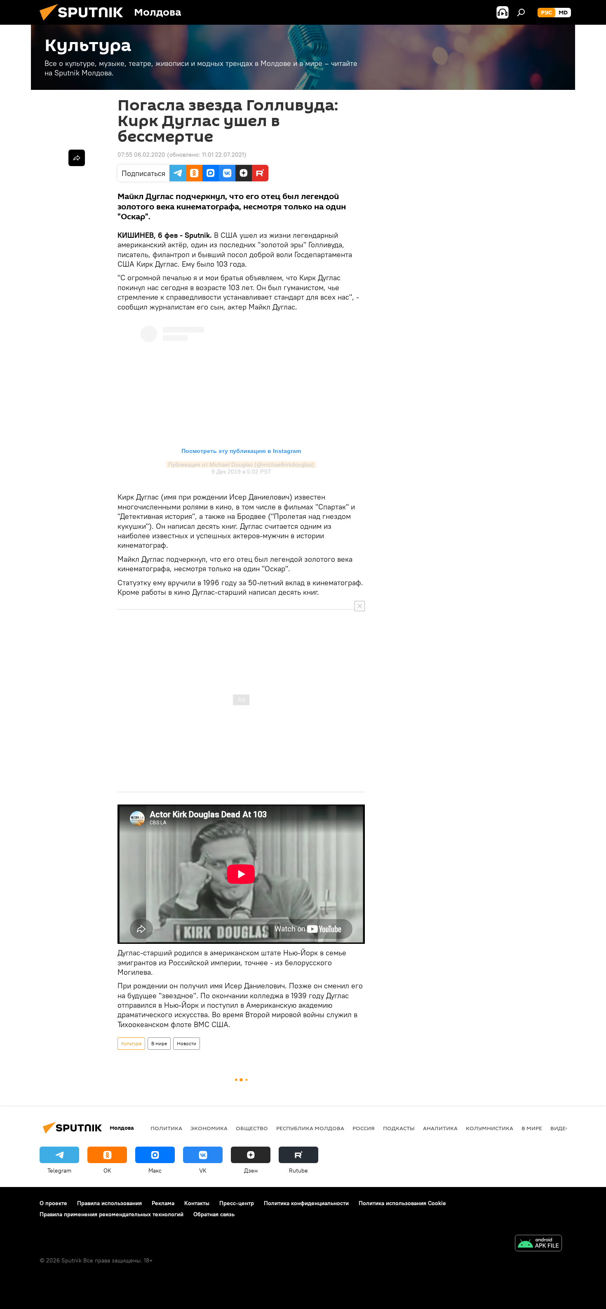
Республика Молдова (310, 1128)
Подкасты (399, 1128)
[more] (76, 158)
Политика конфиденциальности (306, 1203)
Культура (131, 1043)
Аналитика (440, 1128)
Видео (560, 1128)
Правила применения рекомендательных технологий (111, 1214)
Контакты (196, 1203)
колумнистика (489, 1128)
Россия (363, 1128)
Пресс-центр (236, 1203)
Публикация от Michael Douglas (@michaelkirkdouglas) (241, 464)
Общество (252, 1128)
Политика (166, 1128)
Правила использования (109, 1203)
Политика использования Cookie (402, 1203)
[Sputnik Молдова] (84, 22)
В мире (159, 1043)
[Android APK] (538, 1244)
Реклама (163, 1203)
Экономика (209, 1128)
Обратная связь (214, 1214)
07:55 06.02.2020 (141, 154)
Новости (186, 1043)
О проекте (53, 1203)
